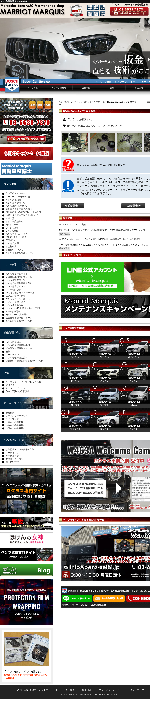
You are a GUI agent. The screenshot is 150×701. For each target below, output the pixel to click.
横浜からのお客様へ (15, 425)
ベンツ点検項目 (13, 199)
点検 (112, 88)
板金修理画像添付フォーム (19, 317)
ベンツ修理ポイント (15, 286)
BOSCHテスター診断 (16, 237)
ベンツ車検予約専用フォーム (20, 252)
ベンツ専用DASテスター (18, 234)
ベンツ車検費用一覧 (15, 203)
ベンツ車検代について (17, 206)
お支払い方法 (12, 462)
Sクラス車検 (12, 224)
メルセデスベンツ (113, 125)
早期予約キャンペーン (17, 193)
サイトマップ (12, 419)
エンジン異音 (94, 125)
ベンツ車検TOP (66, 102)
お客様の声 (11, 246)
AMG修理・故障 (14, 289)
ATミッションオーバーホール (20, 292)
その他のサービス (14, 440)
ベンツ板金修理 (13, 342)
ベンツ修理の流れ (14, 305)
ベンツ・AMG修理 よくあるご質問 (23, 308)
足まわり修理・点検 (15, 302)
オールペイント (13, 354)
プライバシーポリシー (17, 416)
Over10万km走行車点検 (17, 391)
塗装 (8, 351)
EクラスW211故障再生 (17, 314)
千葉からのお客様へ (15, 422)
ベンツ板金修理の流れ (17, 357)
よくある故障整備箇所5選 (18, 283)
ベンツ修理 (10, 264)
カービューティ (13, 455)
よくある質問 (12, 243)
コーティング (12, 452)
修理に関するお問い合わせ (19, 321)
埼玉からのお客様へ (15, 428)
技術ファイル (86, 119)
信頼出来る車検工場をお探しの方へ (23, 215)
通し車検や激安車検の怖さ (19, 209)
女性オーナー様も (14, 459)
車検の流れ (11, 218)
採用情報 (87, 690)
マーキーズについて (15, 403)
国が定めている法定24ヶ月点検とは (23, 212)
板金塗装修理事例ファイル (19, 348)
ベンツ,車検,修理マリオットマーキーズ (37, 690)
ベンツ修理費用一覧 (15, 280)
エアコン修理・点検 (15, 296)
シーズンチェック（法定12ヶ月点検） (24, 382)
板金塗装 (86, 88)
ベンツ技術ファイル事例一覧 (90, 102)
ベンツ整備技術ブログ (17, 274)
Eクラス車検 (12, 228)
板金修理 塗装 (12, 332)
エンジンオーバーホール (18, 299)
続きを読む (64, 233)
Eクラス (72, 119)
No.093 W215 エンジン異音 (72, 224)
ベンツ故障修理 (59, 88)
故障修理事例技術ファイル (19, 277)
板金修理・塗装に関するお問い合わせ (24, 360)
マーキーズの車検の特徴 (18, 196)
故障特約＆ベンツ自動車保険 (20, 449)
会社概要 (10, 412)
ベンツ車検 (33, 88)
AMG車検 (10, 240)
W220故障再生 (13, 311)
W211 (81, 125)
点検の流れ (11, 385)
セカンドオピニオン (15, 388)
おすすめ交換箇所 (14, 221)
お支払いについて (14, 249)
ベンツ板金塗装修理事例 (18, 345)
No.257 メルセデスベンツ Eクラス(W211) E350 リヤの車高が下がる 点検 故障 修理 (100, 239)
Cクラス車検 (12, 231)
